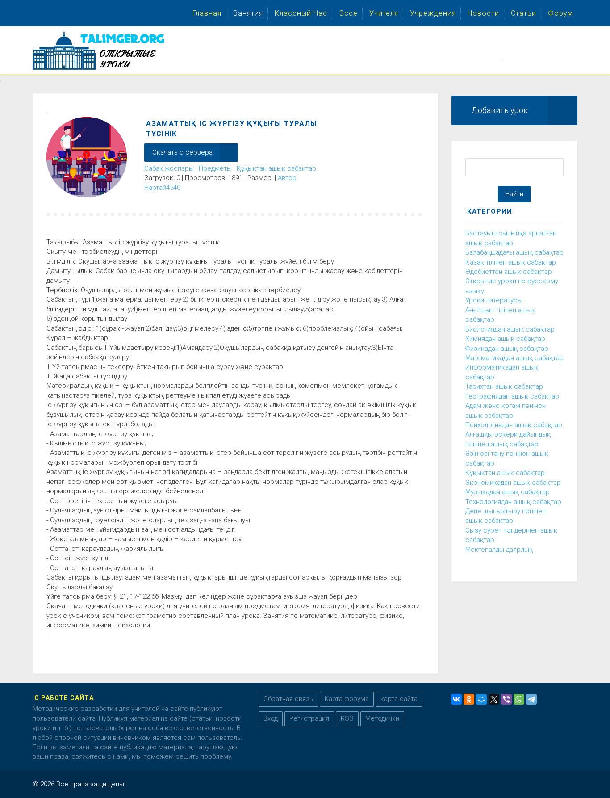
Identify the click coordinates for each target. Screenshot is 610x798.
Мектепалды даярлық (499, 550)
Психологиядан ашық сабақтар (513, 425)
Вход (270, 718)
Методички (382, 718)
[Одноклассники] (469, 699)
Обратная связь (288, 699)
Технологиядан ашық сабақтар (513, 502)
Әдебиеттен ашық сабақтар (508, 272)
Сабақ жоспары (169, 168)
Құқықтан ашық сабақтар (276, 168)
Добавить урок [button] (500, 110)
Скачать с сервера (182, 152)
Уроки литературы (493, 300)
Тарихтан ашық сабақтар (504, 386)
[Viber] (506, 699)
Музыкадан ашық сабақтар (507, 492)
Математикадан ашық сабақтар (514, 358)
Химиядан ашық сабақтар (505, 339)
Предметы (215, 168)
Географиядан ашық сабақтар (512, 396)
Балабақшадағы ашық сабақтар (514, 252)
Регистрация (309, 718)
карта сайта (399, 699)
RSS (347, 718)
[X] (494, 699)
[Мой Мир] (481, 699)
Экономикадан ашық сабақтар (513, 483)
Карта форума (347, 699)
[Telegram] (531, 699)
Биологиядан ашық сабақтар (510, 329)
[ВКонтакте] (456, 699)
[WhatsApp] (519, 699)
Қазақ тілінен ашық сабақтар (510, 262)
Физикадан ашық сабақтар (506, 348)
